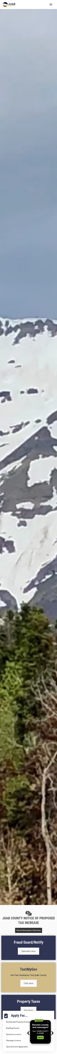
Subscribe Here (28, 951)
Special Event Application (17, 1046)
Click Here (28, 983)
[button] (3, 457)
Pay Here (28, 1010)
